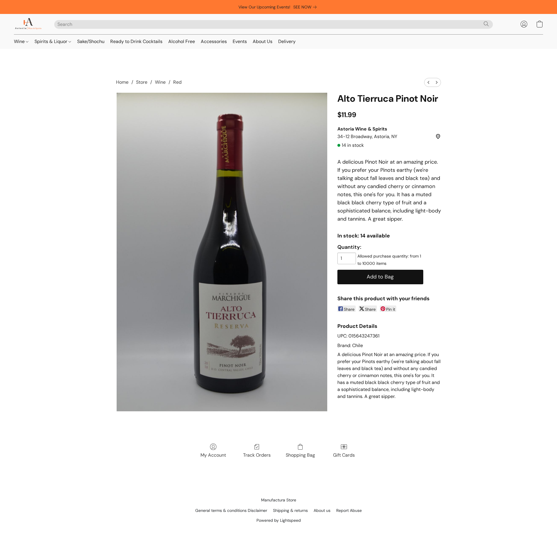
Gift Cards (344, 455)
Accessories (214, 41)
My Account (213, 455)
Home (122, 82)
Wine (20, 41)
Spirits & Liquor (51, 41)
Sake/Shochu (90, 41)
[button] (28, 24)
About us (322, 510)
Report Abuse (349, 510)
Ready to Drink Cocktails (136, 41)
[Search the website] (486, 24)
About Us (262, 41)
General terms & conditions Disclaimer (231, 510)
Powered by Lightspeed (278, 520)
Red (177, 82)
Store (141, 82)
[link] (306, 6)
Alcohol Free (181, 41)
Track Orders (257, 455)
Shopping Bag (300, 455)
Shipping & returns (290, 510)
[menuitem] (428, 82)
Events (240, 41)
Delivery (287, 41)
